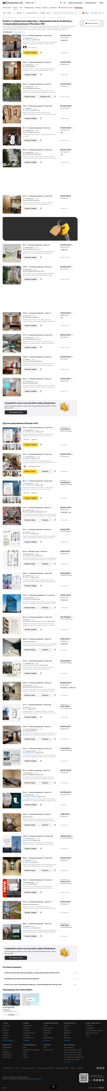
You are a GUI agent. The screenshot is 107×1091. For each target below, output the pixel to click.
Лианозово (6, 1030)
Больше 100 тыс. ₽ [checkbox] (23, 236)
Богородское (26, 1035)
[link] (101, 2)
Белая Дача (26, 1030)
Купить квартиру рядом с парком (73, 1049)
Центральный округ (28, 1037)
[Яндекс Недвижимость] (13, 3)
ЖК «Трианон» (26, 458)
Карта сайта (80, 1068)
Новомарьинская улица (33, 774)
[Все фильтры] (4, 13)
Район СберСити (27, 928)
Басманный (26, 1028)
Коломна (25, 904)
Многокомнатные (7, 1054)
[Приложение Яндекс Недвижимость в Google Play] (97, 1080)
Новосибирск (47, 1030)
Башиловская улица (32, 154)
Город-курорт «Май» (28, 555)
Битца (4, 1028)
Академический (27, 1025)
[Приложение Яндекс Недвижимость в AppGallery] (100, 1080)
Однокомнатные (7, 1047)
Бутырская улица (32, 383)
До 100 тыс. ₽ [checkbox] (10, 236)
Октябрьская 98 (27, 599)
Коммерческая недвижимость (31, 1049)
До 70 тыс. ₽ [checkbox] (32, 231)
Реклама (17, 1068)
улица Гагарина (30, 641)
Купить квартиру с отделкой (71, 1059)
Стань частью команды (28, 1068)
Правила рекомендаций (61, 1068)
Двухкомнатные (7, 1057)
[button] (64, 2)
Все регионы (89, 1025)
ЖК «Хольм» (26, 533)
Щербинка (66, 1025)
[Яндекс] (101, 1087)
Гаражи (25, 1054)
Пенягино (5, 1037)
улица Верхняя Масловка (34, 271)
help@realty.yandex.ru (36, 1078)
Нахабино (5, 1033)
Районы (88, 1035)
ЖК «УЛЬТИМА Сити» (29, 431)
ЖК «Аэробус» (27, 39)
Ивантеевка (67, 1037)
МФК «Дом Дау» (27, 840)
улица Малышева (32, 904)
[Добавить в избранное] (41, 53)
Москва (25, 66)
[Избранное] (60, 2)
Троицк (66, 1035)
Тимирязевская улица (33, 88)
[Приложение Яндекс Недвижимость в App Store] (94, 1080)
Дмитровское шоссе (33, 249)
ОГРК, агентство (32, 47)
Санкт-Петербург (48, 1028)
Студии (5, 1049)
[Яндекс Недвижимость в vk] (98, 1068)
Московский (67, 1033)
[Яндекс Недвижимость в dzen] (100, 1068)
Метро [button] (87, 13)
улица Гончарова (32, 317)
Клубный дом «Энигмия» (29, 796)
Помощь (72, 1068)
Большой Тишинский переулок (35, 512)
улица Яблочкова (32, 200)
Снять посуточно (48, 1049)
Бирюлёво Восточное (29, 1033)
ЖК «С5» (25, 709)
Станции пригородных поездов (94, 1030)
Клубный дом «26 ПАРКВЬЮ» (31, 665)
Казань (45, 1035)
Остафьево (6, 1035)
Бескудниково (7, 1025)
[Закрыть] (103, 13)
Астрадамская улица (32, 132)
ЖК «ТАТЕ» (26, 884)
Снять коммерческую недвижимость (74, 1057)
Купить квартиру (68, 1047)
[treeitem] (7, 8)
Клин (24, 641)
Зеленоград (67, 1030)
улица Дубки (30, 66)
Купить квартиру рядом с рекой (72, 1052)
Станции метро (90, 1028)
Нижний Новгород (48, 1037)
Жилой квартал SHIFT (28, 752)
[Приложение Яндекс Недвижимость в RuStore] (103, 1080)
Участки (25, 1052)
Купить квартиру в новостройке (72, 1054)
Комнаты (25, 1057)
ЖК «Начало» (26, 577)
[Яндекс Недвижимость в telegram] (103, 1068)
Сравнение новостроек (92, 1033)
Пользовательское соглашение (44, 1068)
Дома (24, 1047)
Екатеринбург (47, 1033)
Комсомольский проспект (34, 687)
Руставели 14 (26, 862)
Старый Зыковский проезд (34, 361)
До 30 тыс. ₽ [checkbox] (10, 231)
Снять (45, 1047)
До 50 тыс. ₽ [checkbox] (21, 231)
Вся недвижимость (8, 1068)
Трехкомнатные (7, 1052)
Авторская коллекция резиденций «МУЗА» (34, 621)
